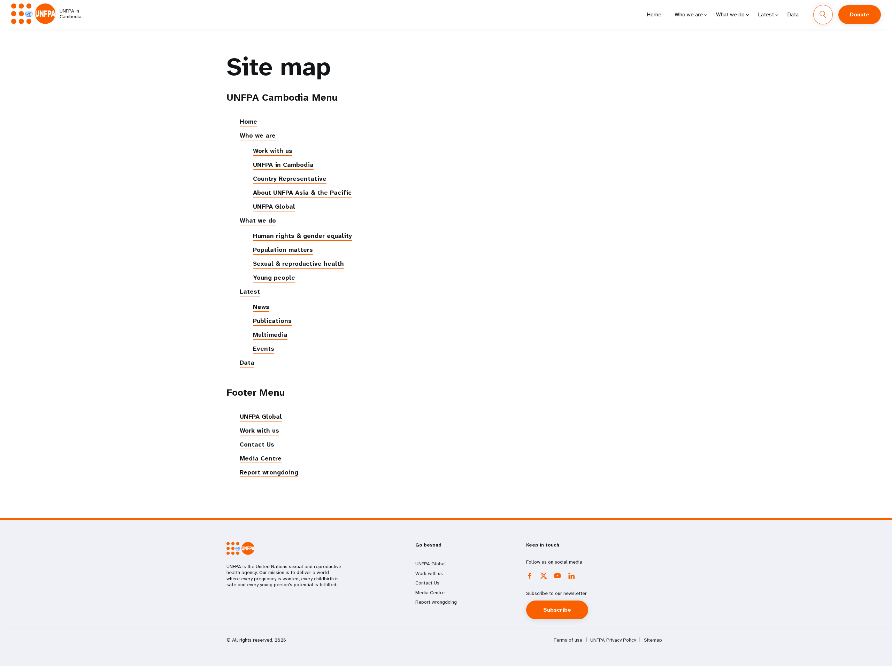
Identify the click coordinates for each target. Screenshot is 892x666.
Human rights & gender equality (302, 236)
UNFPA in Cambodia (283, 165)
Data (793, 14)
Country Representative (289, 179)
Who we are (689, 14)
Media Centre (261, 458)
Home (654, 14)
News (261, 307)
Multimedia (270, 335)
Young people (274, 277)
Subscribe (557, 609)
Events (263, 348)
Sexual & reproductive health (298, 264)
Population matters (283, 250)
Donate (859, 14)
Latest (766, 14)
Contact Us (257, 444)
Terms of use (567, 640)
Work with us (272, 151)
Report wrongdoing (269, 472)
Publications (272, 321)
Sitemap (653, 640)
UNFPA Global (274, 206)
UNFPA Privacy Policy (613, 640)
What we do (730, 14)
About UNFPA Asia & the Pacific (302, 192)
